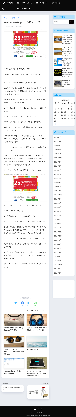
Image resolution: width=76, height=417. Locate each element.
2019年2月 (57, 228)
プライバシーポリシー (23, 8)
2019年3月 (57, 224)
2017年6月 (57, 256)
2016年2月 (57, 269)
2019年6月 (57, 211)
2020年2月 (57, 187)
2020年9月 (57, 162)
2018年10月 (58, 236)
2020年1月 (57, 191)
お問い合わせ (56, 3)
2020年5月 (57, 174)
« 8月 (55, 124)
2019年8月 (57, 203)
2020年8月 (57, 166)
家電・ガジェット (28, 3)
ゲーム (48, 3)
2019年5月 (57, 215)
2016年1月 (57, 273)
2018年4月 (57, 244)
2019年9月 (57, 199)
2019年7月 (57, 207)
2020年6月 (57, 170)
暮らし (18, 3)
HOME (39, 409)
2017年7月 (57, 252)
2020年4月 (57, 178)
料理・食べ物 (39, 3)
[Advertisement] (63, 289)
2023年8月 (57, 137)
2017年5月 (57, 261)
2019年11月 (58, 195)
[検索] (71, 22)
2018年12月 (58, 232)
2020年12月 (58, 158)
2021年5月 (57, 145)
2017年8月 (57, 248)
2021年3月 (57, 154)
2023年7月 (57, 141)
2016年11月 (58, 265)
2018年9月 (57, 240)
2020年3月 (57, 182)
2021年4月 (57, 150)
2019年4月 (57, 220)
